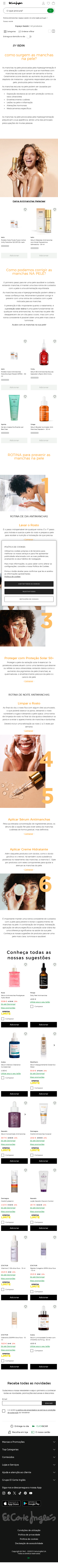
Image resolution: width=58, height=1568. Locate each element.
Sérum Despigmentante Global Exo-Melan (43, 1066)
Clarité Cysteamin (7, 1201)
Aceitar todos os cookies (29, 584)
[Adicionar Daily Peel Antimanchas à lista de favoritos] (55, 964)
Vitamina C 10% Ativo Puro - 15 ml (13, 1268)
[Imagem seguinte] (55, 1045)
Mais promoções (8, 1007)
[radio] (49, 31)
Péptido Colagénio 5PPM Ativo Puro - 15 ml (43, 1269)
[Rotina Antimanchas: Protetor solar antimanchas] (29, 628)
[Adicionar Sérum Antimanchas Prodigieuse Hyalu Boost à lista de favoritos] (25, 964)
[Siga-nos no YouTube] (30, 1493)
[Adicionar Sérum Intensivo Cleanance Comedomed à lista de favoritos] (25, 1034)
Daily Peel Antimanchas (38, 995)
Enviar (49, 1403)
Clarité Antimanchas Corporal (40, 1134)
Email (4, 1399)
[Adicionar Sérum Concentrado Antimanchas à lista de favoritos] (25, 1103)
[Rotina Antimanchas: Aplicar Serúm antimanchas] (29, 789)
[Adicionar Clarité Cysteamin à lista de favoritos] (25, 1170)
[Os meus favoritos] (48, 3)
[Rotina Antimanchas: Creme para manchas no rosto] (29, 892)
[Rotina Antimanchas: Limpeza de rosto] (29, 753)
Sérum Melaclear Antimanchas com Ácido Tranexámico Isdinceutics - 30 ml (41, 242)
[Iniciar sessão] (43, 3)
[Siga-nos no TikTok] (20, 1493)
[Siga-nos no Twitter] (14, 1493)
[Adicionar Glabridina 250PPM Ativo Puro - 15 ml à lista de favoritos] (25, 1307)
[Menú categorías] (4, 3)
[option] (14, 975)
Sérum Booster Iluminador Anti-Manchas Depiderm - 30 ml (42, 428)
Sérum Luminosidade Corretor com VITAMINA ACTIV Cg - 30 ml (42, 1338)
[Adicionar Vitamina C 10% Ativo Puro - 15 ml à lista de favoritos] (25, 1237)
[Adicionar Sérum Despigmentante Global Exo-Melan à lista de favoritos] (55, 1034)
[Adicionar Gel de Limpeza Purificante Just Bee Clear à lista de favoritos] (25, 396)
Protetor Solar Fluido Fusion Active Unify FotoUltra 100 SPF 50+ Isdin (13, 241)
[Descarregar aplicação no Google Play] (32, 1504)
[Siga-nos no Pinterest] (25, 1493)
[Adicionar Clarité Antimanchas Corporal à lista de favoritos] (55, 1103)
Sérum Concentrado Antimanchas (13, 1134)
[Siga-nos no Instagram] (3, 1493)
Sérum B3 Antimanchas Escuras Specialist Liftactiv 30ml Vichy (42, 373)
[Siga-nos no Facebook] (9, 1493)
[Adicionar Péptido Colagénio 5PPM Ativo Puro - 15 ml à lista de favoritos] (55, 1237)
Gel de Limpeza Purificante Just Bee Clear (12, 428)
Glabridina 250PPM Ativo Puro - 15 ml (13, 1338)
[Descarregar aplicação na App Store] (11, 1504)
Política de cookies (12, 576)
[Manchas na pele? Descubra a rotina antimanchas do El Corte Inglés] (29, 168)
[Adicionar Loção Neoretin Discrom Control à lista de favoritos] (55, 1170)
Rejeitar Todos (29, 591)
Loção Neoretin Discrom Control (41, 1201)
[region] (29, 573)
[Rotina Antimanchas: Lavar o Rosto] (29, 493)
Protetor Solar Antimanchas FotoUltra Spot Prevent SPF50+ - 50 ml (13, 374)
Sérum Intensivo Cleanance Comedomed (10, 1066)
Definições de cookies (29, 599)
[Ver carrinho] (53, 3)
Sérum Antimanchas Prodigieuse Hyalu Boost (12, 996)
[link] (14, 220)
